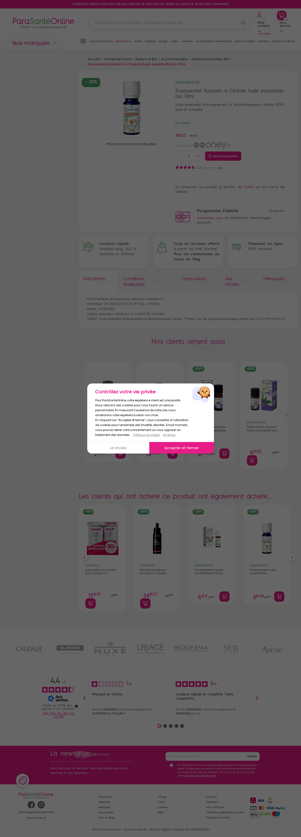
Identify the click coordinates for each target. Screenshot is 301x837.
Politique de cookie (146, 435)
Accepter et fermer (181, 447)
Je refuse (169, 435)
